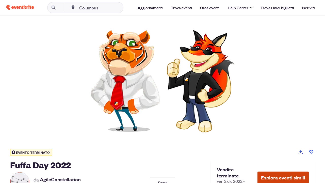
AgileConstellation (60, 179)
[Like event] (311, 152)
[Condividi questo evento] (301, 152)
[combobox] (105, 7)
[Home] (20, 7)
